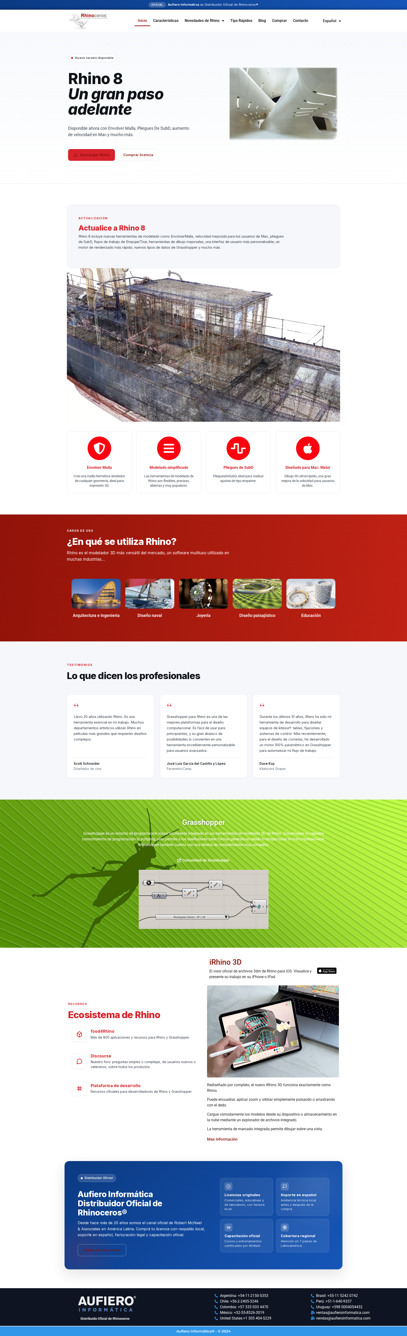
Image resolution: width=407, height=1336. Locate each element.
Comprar (279, 20)
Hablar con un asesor (102, 1250)
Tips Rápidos (241, 20)
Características (166, 20)
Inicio (142, 20)
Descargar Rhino (95, 155)
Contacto (300, 20)
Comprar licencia (138, 155)
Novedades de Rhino (202, 20)
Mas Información (222, 1139)
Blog (262, 20)
